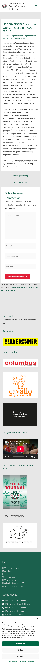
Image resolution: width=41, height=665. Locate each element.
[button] (37, 618)
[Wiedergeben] (6, 457)
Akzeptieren (20, 644)
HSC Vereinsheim (9, 580)
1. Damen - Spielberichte (13, 36)
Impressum (30, 662)
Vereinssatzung (8, 577)
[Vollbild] (35, 457)
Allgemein (28, 36)
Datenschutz (22, 662)
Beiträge (5, 574)
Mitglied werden (8, 571)
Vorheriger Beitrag (20, 176)
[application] (20, 449)
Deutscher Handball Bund (12, 586)
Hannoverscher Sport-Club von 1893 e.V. (17, 6)
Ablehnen (20, 650)
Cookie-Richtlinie (12, 662)
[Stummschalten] (32, 457)
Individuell (20, 656)
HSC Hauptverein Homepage (14, 568)
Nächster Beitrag (20, 182)
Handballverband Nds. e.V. (13, 583)
